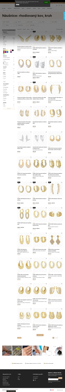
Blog (18, 378)
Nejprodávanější (19, 29)
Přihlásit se (60, 378)
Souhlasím (46, 2)
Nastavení (17, 4)
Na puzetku (9, 89)
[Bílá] (9, 50)
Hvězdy (9, 76)
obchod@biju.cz (35, 378)
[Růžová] (11, 50)
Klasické (9, 85)
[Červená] (4, 52)
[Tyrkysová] (13, 52)
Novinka (9, 44)
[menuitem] (4, 8)
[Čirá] (9, 52)
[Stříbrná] (6, 50)
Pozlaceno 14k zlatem (9, 57)
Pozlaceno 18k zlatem (9, 59)
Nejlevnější (24, 29)
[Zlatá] (4, 50)
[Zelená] (7, 52)
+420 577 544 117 (35, 376)
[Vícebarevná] (4, 54)
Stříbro (9, 46)
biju (9, 104)
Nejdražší (28, 29)
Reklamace (4, 379)
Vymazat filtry (9, 108)
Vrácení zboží (5, 380)
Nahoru (20, 337)
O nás (19, 376)
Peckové (9, 98)
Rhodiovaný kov (6, 33)
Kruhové (9, 96)
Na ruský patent (9, 87)
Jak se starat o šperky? (6, 376)
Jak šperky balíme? (5, 378)
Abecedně (32, 29)
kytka (9, 81)
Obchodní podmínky (6, 383)
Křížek (9, 74)
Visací (9, 100)
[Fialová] (11, 52)
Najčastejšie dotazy (5, 382)
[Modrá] (6, 52)
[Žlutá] (7, 50)
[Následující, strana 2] (55, 338)
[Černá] (13, 50)
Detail (24, 38)
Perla (9, 70)
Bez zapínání (9, 92)
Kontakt (19, 379)
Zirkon (9, 68)
